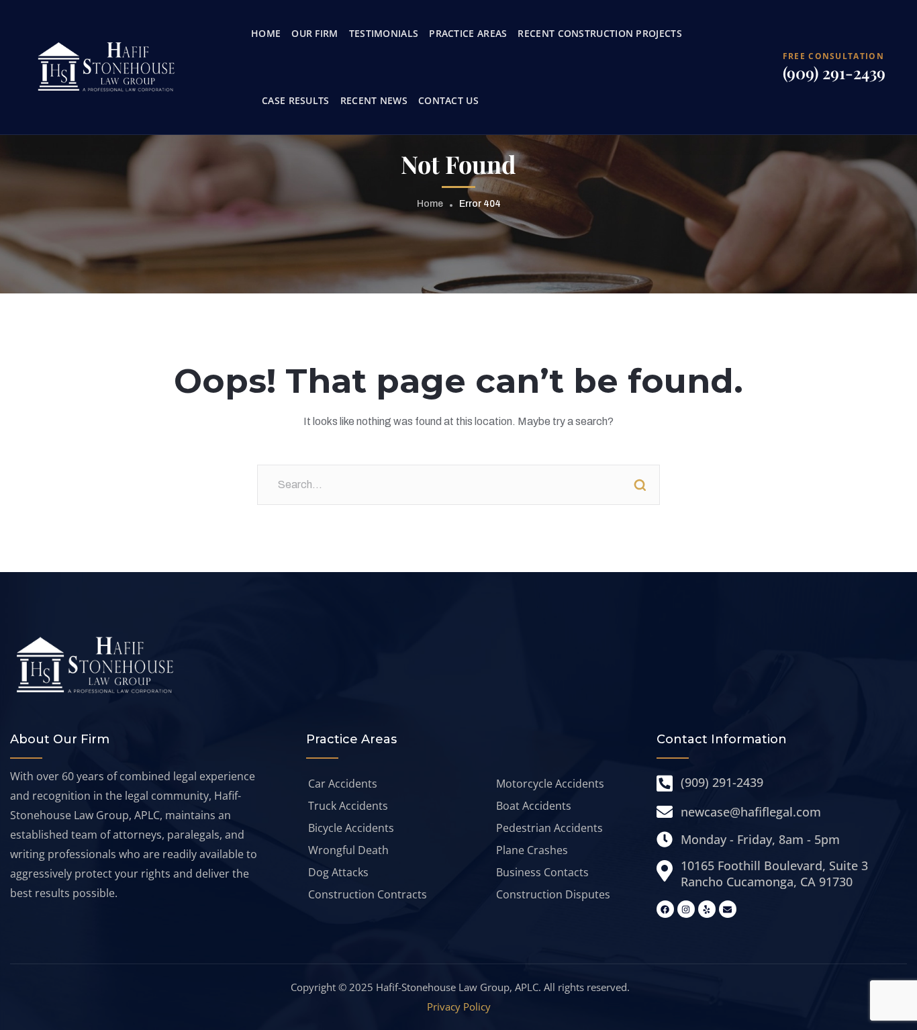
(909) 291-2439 (834, 72)
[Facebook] (665, 909)
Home (430, 204)
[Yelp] (707, 909)
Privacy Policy (459, 1006)
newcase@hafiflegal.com (751, 812)
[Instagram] (686, 909)
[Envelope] (727, 909)
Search (640, 485)
